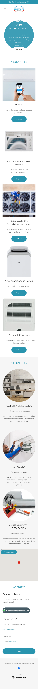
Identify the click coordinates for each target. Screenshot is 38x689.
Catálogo (19, 119)
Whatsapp (19, 49)
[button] (5, 9)
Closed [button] (11, 642)
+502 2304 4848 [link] (9, 629)
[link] (19, 9)
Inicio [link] (19, 683)
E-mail (19, 651)
